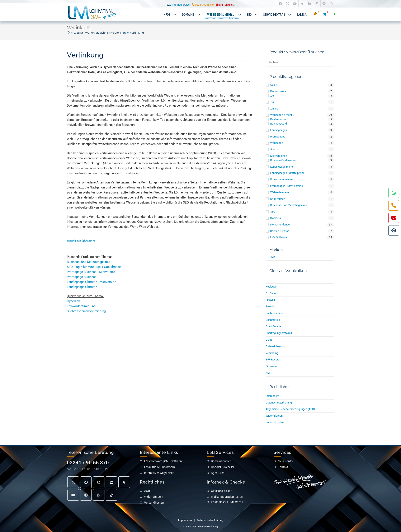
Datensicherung (275, 346)
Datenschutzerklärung (279, 402)
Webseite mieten (280, 192)
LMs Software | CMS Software (163, 461)
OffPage (271, 293)
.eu (272, 102)
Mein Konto (285, 461)
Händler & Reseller (222, 467)
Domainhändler (221, 461)
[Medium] (98, 495)
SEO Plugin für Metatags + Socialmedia (94, 267)
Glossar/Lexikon (221, 491)
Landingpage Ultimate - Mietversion (91, 282)
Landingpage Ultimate (82, 287)
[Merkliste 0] (317, 14)
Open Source (273, 326)
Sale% (274, 84)
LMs (272, 256)
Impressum (272, 395)
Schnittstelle (273, 319)
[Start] (68, 32)
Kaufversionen (278, 119)
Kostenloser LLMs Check (227, 502)
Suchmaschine (274, 313)
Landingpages (278, 130)
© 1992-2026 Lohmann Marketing (200, 526)
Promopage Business (81, 277)
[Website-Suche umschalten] (334, 14)
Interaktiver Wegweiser (159, 473)
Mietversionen (278, 155)
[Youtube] (73, 495)
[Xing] (124, 482)
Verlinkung (137, 32)
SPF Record (272, 359)
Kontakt (283, 467)
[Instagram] (98, 482)
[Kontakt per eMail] (393, 218)
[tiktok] (111, 495)
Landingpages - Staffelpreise (287, 172)
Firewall (270, 299)
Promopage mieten (281, 179)
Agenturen (218, 473)
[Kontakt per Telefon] (393, 205)
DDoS (269, 339)
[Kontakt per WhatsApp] (393, 193)
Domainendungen (280, 224)
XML (268, 372)
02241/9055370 (204, 4)
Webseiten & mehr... (282, 114)
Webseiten (276, 142)
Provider (270, 306)
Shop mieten (277, 198)
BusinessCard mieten (283, 160)
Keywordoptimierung (81, 306)
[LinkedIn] (111, 482)
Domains (275, 218)
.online (274, 108)
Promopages (277, 136)
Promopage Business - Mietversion (91, 272)
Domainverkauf (279, 91)
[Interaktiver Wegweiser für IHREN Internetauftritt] (393, 230)
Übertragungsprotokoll (279, 333)
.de (272, 95)
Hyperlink (73, 301)
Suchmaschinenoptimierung (86, 311)
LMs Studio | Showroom (159, 467)
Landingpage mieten (282, 166)
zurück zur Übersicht (81, 241)
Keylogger (271, 286)
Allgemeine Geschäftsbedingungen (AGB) (290, 409)
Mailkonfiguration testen (227, 496)
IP (267, 279)
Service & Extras (279, 231)
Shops (274, 149)
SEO (272, 211)
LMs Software (278, 237)
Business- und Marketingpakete (88, 262)
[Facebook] (86, 482)
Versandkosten (275, 422)
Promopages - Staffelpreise (286, 185)
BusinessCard (278, 123)
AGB (147, 491)
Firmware (271, 366)
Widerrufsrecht (274, 415)
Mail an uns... (226, 4)
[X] (73, 482)
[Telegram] (86, 495)
